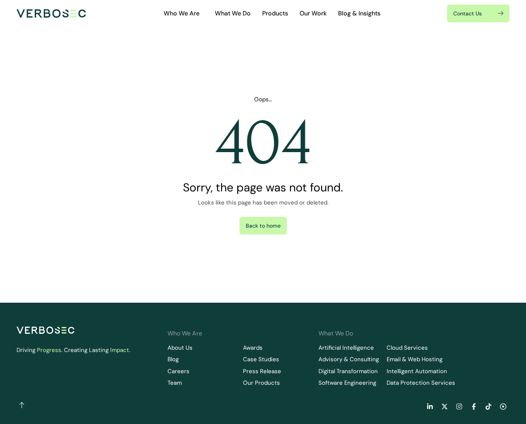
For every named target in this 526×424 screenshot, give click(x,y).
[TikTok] (488, 406)
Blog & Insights (359, 13)
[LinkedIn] (429, 406)
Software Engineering (347, 383)
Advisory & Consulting (348, 359)
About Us (180, 348)
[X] (444, 406)
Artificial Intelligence (346, 348)
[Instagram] (459, 406)
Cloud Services (407, 348)
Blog (173, 359)
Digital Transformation (348, 371)
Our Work (313, 13)
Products (275, 13)
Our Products (261, 383)
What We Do (233, 13)
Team (175, 383)
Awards (253, 348)
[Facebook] (473, 406)
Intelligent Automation (417, 371)
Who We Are (181, 13)
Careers (178, 371)
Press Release (262, 371)
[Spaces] (502, 406)
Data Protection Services (421, 383)
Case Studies (261, 359)
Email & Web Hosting (414, 359)
